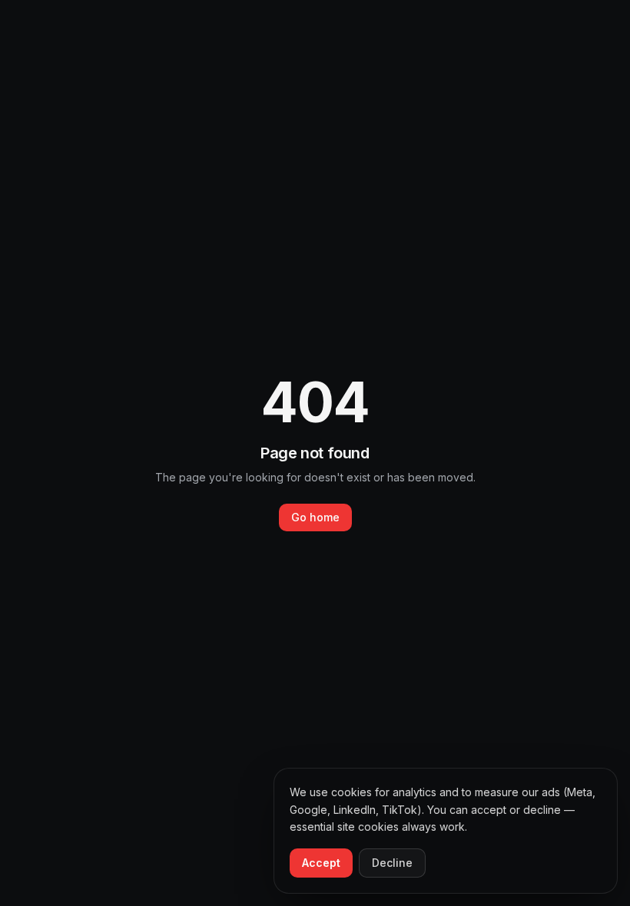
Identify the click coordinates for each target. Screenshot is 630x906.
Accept (321, 862)
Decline (392, 862)
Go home (315, 517)
